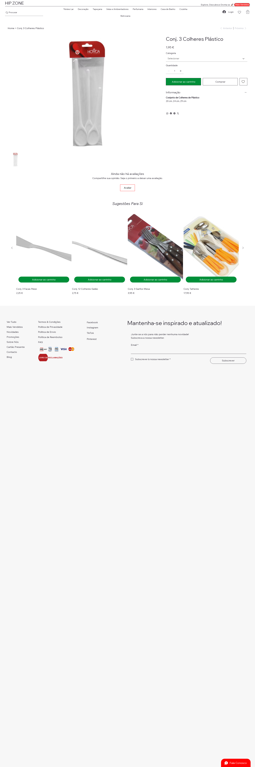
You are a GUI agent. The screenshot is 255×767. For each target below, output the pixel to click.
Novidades (13, 331)
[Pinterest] (174, 113)
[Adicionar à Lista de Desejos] (243, 81)
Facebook (92, 322)
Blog (9, 356)
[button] (68, 9)
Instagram (92, 327)
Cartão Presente (16, 346)
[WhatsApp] (167, 113)
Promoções (13, 336)
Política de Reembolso (50, 337)
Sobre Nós (13, 341)
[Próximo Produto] (243, 248)
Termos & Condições (49, 321)
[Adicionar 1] (181, 71)
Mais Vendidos (15, 326)
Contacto (12, 351)
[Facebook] (170, 113)
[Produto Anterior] (12, 248)
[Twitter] (177, 113)
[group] (127, 253)
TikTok (90, 332)
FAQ (40, 342)
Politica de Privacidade (50, 326)
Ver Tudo (11, 321)
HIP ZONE (14, 3)
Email (134, 344)
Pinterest (92, 338)
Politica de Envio (47, 331)
